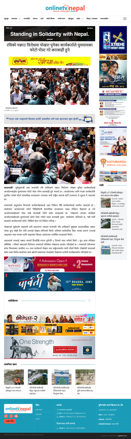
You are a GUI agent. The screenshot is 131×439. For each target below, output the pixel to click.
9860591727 (71, 417)
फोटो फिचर (50, 19)
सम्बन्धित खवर (10, 364)
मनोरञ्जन (61, 19)
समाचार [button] (14, 19)
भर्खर (101, 185)
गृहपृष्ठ (6, 19)
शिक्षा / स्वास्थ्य (92, 19)
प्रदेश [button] (78, 19)
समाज (35, 19)
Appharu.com (122, 436)
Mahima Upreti (11, 108)
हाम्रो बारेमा (39, 410)
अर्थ (42, 19)
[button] (125, 19)
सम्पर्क (38, 419)
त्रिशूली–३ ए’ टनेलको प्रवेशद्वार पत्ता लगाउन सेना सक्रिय (112, 194)
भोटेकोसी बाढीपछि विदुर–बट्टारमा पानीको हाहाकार (37, 391)
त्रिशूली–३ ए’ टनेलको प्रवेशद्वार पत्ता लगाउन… (14, 389)
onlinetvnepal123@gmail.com (74, 413)
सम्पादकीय (104, 19)
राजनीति (27, 19)
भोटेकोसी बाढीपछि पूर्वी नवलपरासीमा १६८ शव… (85, 391)
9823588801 (81, 428)
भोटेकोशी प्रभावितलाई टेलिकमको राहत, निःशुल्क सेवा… (61, 391)
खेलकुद (71, 19)
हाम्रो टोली (10, 421)
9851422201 (71, 428)
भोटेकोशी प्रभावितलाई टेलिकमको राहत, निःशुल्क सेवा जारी (112, 239)
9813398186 (81, 417)
